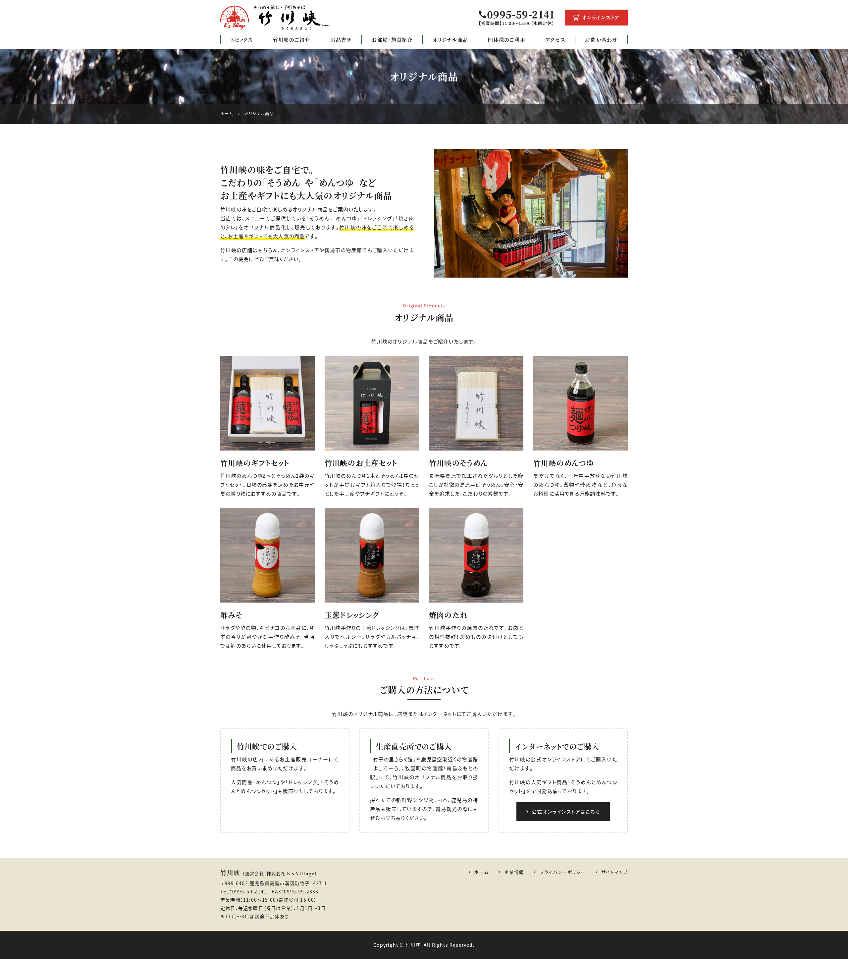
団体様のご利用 (506, 39)
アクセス (555, 39)
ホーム (481, 872)
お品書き (341, 39)
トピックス (242, 39)
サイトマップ (614, 872)
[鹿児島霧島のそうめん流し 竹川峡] (275, 17)
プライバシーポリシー (563, 872)
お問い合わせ (601, 39)
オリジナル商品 (450, 39)
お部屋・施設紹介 (392, 39)
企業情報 (514, 872)
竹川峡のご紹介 (291, 39)
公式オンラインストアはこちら (566, 811)
